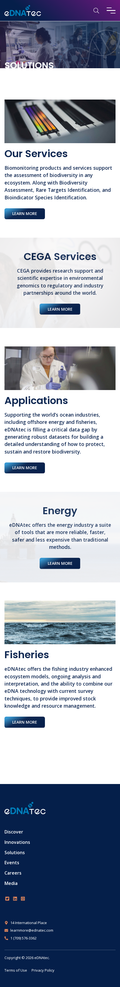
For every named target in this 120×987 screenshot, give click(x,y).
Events (11, 863)
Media (11, 883)
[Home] (22, 10)
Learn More (24, 213)
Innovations (17, 842)
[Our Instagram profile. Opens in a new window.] (23, 898)
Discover (13, 832)
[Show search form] (96, 10)
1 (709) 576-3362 (23, 938)
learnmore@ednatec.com (31, 930)
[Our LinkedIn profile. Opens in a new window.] (15, 898)
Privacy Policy (43, 970)
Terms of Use (15, 970)
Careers (12, 873)
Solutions (14, 852)
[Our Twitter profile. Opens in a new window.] (7, 898)
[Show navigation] (111, 10)
